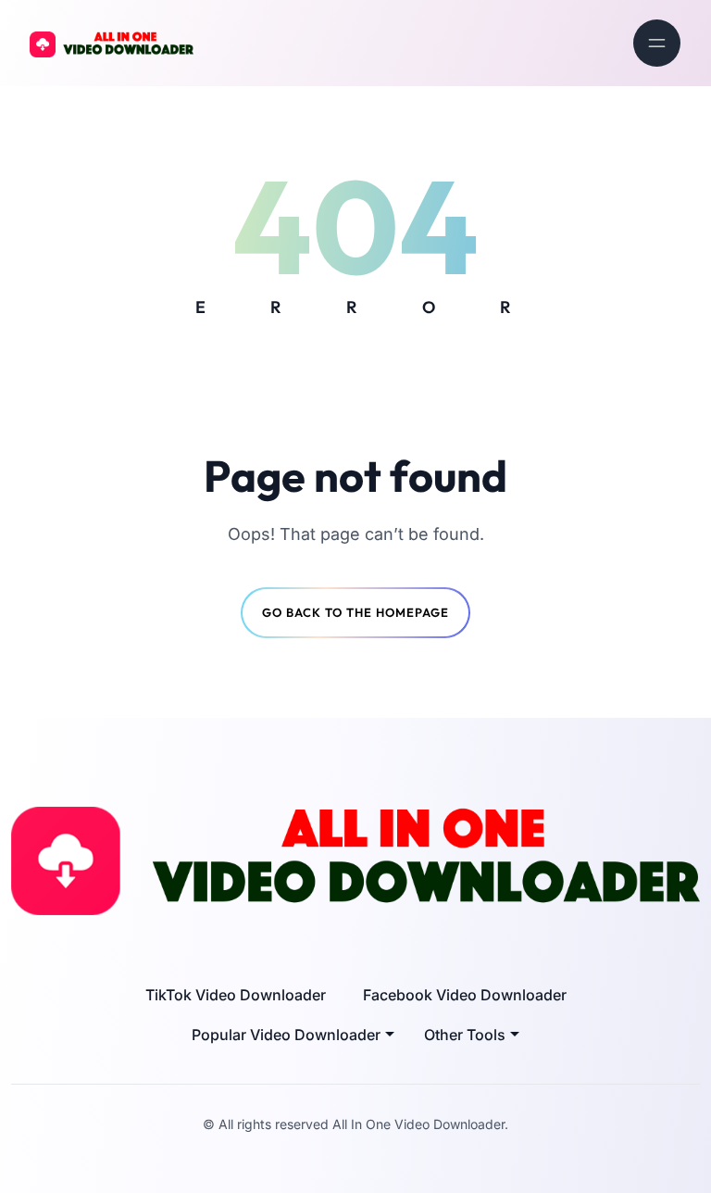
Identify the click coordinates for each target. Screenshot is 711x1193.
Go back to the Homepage (355, 612)
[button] (293, 1034)
